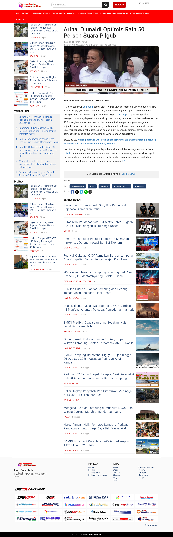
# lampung (139, 186)
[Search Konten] (106, 4)
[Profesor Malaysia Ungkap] (21, 83)
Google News (128, 174)
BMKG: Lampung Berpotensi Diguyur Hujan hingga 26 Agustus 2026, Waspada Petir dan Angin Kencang (97, 359)
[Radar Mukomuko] (26, 519)
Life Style (130, 13)
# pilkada (104, 186)
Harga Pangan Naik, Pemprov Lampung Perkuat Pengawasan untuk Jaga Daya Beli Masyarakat (96, 427)
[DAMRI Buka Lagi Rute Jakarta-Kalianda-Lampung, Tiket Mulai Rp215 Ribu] (147, 446)
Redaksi (91, 470)
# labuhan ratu (78, 186)
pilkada (67, 153)
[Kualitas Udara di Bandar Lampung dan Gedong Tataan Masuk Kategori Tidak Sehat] (147, 293)
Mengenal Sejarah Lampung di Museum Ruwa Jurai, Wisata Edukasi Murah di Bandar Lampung (99, 410)
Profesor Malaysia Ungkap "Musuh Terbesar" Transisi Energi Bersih (43, 80)
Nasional (70, 13)
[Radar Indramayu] (122, 497)
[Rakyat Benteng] (122, 519)
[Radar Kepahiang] (122, 511)
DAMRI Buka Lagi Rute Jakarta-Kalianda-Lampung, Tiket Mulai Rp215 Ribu (97, 443)
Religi (89, 13)
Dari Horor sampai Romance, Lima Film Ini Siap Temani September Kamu (37, 141)
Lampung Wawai (23, 13)
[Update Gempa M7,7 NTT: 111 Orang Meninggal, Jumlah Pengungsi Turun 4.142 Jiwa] (21, 99)
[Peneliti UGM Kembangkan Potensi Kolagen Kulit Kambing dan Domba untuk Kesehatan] (21, 30)
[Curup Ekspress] (146, 511)
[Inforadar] (74, 504)
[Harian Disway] (50, 497)
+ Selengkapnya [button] (150, 525)
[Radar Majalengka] (50, 511)
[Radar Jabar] (98, 511)
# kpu (92, 186)
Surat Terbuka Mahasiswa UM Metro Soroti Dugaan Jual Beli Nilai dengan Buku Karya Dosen (98, 224)
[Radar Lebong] (74, 519)
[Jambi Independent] (26, 504)
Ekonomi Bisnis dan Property (112, 13)
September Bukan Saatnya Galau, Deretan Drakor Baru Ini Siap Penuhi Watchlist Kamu (36, 131)
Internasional (142, 13)
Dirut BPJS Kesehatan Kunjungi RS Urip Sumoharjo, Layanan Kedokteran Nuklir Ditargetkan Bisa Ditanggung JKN (36, 152)
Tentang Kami (94, 472)
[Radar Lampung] (98, 504)
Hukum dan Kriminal (42, 13)
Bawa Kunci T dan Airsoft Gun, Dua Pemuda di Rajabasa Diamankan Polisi (95, 207)
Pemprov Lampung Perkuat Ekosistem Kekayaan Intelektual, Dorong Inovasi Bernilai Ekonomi (96, 241)
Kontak (91, 467)
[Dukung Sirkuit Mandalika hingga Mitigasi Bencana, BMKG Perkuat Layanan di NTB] (21, 49)
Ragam (95, 13)
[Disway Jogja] (74, 511)
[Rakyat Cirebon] (146, 497)
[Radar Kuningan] (26, 511)
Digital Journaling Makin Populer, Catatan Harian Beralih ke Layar (42, 64)
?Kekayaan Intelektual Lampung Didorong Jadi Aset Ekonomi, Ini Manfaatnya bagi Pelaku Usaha (98, 274)
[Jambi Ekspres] (50, 504)
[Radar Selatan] (146, 519)
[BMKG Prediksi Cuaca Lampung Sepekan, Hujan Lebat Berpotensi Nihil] (147, 327)
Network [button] (119, 4)
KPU (124, 161)
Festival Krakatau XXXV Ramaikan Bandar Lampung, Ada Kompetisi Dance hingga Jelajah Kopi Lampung (99, 258)
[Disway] (26, 497)
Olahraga (82, 13)
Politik (55, 13)
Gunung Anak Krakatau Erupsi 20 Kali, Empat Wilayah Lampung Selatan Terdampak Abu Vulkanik (98, 341)
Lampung (88, 107)
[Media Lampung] (98, 497)
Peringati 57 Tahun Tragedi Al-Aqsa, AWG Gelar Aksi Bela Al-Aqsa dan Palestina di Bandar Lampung (99, 376)
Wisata (62, 13)
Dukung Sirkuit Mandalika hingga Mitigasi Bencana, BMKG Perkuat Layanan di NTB (43, 47)
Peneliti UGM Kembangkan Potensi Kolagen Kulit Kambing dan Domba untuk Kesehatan (43, 29)
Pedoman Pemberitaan (97, 475)
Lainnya (18, 19)
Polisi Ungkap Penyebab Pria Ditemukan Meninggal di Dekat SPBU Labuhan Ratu (98, 393)
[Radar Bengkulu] (50, 519)
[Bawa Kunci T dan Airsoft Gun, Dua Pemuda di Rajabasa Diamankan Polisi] (147, 210)
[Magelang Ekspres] (146, 504)
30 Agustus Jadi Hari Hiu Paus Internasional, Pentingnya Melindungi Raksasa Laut (36, 164)
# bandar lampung (121, 186)
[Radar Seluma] (98, 519)
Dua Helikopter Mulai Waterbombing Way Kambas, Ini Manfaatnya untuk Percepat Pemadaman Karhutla (99, 308)
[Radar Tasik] (74, 497)
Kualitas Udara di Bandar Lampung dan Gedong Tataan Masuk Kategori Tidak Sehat (96, 291)
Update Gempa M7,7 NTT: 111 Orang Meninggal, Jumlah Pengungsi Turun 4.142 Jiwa (43, 97)
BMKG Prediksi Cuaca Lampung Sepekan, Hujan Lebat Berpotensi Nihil (96, 325)
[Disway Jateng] (122, 504)
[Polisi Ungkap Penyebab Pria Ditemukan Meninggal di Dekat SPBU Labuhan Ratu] (147, 395)
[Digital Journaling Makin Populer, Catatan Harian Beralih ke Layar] (21, 67)
